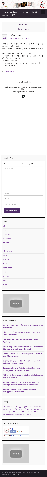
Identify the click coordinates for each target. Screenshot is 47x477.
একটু (28, 409)
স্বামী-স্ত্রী (5, 285)
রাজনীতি (5, 280)
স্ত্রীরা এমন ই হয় (22, 29)
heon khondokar (16, 39)
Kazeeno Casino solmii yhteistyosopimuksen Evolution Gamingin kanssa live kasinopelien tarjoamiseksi (23, 383)
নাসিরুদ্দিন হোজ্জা (8, 251)
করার (35, 409)
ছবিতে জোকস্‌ (7, 239)
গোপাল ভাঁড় (6, 235)
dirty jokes (35, 407)
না (39, 411)
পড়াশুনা (5, 255)
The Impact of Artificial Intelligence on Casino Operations (20, 340)
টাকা (20, 412)
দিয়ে (35, 412)
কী (5, 412)
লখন (17, 415)
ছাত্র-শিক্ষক (6, 243)
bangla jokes (22, 406)
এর (31, 409)
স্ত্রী (25, 414)
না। (41, 412)
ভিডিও (5, 272)
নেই (7, 414)
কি (4, 412)
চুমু (11, 412)
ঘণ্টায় (12, 72)
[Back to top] (42, 472)
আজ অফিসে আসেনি (24, 25)
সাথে (24, 414)
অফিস (5, 226)
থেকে (32, 412)
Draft (40, 407)
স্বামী (28, 414)
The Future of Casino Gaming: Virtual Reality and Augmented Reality (21, 333)
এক (21, 409)
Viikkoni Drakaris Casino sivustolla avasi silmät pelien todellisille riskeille (23, 376)
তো (26, 412)
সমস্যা (20, 414)
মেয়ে (14, 415)
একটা (25, 409)
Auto (12, 407)
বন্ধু (9, 414)
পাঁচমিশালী (26, 39)
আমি (15, 409)
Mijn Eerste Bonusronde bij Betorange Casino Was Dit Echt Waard (23, 326)
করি (38, 409)
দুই (37, 412)
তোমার (28, 412)
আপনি (7, 409)
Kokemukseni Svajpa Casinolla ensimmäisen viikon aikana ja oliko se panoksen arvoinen (21, 369)
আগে (4, 409)
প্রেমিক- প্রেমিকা (7, 268)
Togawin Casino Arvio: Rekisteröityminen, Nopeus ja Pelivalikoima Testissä (22, 355)
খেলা (4, 230)
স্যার (30, 414)
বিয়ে (11, 415)
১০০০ (8, 72)
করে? (41, 409)
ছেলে (14, 412)
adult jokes (6, 407)
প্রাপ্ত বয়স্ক (6, 264)
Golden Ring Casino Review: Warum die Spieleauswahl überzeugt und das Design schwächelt (23, 347)
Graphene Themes (17, 474)
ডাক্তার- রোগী (7, 247)
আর (18, 409)
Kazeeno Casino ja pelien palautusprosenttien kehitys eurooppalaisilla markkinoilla (22, 390)
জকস (17, 412)
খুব (9, 412)
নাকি (4, 414)
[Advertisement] (23, 128)
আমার (11, 409)
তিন (23, 412)
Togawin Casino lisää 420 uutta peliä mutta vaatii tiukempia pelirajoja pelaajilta (21, 362)
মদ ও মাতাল (6, 276)
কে (7, 412)
